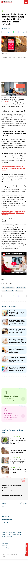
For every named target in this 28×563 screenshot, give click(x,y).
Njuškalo (9, 534)
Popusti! (19, 534)
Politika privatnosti (6, 550)
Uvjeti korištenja (5, 547)
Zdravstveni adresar (6, 519)
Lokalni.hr (3, 534)
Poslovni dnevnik (12, 532)
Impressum (4, 545)
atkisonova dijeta (21, 287)
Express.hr (9, 536)
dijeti (6, 101)
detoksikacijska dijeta (8, 290)
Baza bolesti (4, 522)
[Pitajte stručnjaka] (27, 549)
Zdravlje (3, 503)
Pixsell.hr (3, 536)
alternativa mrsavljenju (8, 287)
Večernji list (4, 532)
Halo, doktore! (5, 516)
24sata (14, 534)
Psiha (2, 506)
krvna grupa (19, 290)
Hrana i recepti (5, 513)
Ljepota (3, 509)
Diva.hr (19, 532)
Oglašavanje (4, 543)
